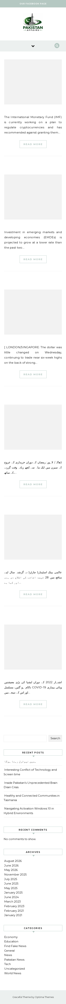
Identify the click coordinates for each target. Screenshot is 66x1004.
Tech (7, 964)
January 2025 (13, 892)
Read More (33, 144)
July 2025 (10, 879)
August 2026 (13, 861)
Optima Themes (44, 997)
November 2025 (15, 874)
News (8, 955)
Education (11, 941)
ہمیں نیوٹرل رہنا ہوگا (20, 761)
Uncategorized (14, 968)
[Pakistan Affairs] (33, 22)
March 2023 (12, 901)
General (9, 950)
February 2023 (14, 906)
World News (12, 973)
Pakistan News (14, 959)
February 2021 (14, 910)
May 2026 (11, 870)
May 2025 (11, 888)
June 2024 (11, 897)
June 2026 (11, 865)
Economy (11, 937)
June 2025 (11, 883)
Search (55, 738)
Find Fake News (15, 946)
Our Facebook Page (33, 3)
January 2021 (13, 915)
